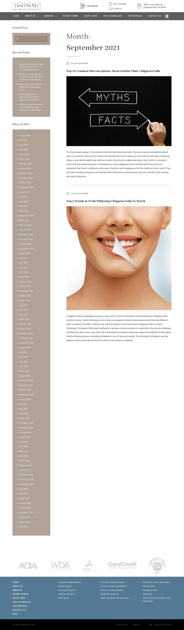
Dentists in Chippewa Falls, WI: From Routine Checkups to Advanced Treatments (31, 77)
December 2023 (26, 234)
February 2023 (25, 281)
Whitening (147, 594)
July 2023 (23, 258)
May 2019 (23, 451)
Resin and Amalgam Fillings (112, 582)
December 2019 (26, 423)
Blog (15, 613)
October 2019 (25, 432)
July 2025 (23, 197)
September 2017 (26, 512)
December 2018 (26, 475)
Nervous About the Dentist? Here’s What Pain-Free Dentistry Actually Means (31, 107)
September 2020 (26, 394)
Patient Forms (70, 16)
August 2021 (24, 347)
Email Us (118, 8)
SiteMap (136, 624)
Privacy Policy (122, 624)
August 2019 (24, 437)
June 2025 (23, 201)
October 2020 (25, 390)
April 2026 (23, 154)
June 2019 (23, 446)
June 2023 (23, 262)
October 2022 (25, 295)
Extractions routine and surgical (156, 582)
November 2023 (26, 239)
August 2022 (24, 300)
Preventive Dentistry (67, 590)
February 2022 (25, 324)
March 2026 (24, 159)
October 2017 (25, 508)
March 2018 (24, 498)
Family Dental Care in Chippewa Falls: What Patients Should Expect (29, 97)
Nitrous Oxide (149, 586)
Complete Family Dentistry (69, 582)
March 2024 (24, 220)
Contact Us (154, 16)
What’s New (90, 16)
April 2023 (23, 272)
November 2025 (26, 178)
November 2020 (26, 385)
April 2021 (23, 366)
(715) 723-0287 (119, 4)
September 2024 (26, 215)
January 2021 (25, 376)
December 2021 (26, 333)
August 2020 (24, 399)
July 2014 (23, 526)
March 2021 (24, 371)
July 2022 (23, 305)
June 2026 (23, 145)
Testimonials (135, 16)
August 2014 (24, 522)
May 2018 (23, 493)
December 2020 (26, 380)
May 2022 (23, 314)
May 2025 (23, 206)
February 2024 (25, 225)
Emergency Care (150, 590)
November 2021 (26, 338)
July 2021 (23, 352)
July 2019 (23, 442)
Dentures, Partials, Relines (111, 590)
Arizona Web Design (162, 624)
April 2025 (23, 211)
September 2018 (26, 484)
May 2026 (23, 149)
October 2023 (25, 244)
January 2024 (25, 229)
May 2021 (23, 361)
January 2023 (25, 286)
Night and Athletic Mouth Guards (114, 598)
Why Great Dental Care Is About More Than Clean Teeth (30, 87)
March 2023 (24, 277)
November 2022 (26, 291)
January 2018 (25, 503)
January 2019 (25, 470)
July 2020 (23, 404)
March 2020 (24, 418)
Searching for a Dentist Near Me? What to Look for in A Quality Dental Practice (31, 67)
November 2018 (26, 479)
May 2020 (23, 409)
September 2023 (26, 248)
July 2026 (23, 140)
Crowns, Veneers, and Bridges (113, 586)
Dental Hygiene (65, 586)
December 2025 (26, 173)
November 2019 (26, 427)
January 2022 (25, 328)
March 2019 (24, 460)
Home (16, 16)
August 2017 (24, 517)
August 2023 (24, 253)
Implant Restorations (109, 594)
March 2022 (24, 319)
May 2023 (23, 267)
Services (48, 16)
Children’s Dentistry (66, 594)
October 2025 (25, 182)
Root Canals (63, 598)
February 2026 (25, 164)
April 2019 (23, 456)
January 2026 (25, 168)
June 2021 (23, 357)
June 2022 (23, 310)
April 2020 (23, 413)
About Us (30, 16)
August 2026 (24, 135)
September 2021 (26, 343)
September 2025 (26, 187)
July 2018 (23, 489)
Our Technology (112, 16)
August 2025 (24, 192)
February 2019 (25, 465)
